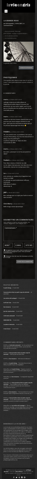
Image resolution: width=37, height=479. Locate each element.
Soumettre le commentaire (24, 261)
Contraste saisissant (9, 315)
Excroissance (7, 307)
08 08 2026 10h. (8, 320)
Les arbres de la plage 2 (10, 298)
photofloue (19, 471)
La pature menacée (9, 324)
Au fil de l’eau (7, 302)
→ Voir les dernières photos (11, 36)
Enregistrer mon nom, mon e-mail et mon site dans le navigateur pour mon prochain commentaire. (18, 251)
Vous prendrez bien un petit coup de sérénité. (16, 292)
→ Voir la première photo (10, 38)
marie (6, 99)
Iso (5, 173)
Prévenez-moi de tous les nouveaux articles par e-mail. (18, 256)
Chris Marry (8, 204)
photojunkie (10, 23)
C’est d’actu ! (7, 329)
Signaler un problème (26, 67)
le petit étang (7, 288)
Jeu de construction (9, 311)
